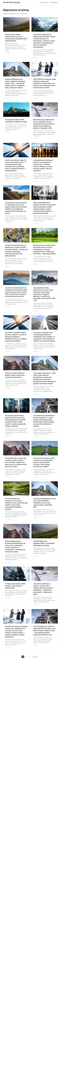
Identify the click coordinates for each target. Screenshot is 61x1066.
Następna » (35, 656)
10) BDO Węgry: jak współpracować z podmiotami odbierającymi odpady (44, 543)
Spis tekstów (44, 2)
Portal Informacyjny (11, 2)
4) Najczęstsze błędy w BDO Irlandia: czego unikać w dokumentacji (15, 586)
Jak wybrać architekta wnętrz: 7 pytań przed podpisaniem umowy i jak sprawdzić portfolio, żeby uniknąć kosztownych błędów (44, 462)
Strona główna (54, 2)
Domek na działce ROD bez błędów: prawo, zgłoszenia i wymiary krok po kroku (15, 375)
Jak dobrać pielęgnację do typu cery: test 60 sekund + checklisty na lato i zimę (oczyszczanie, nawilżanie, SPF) (44, 503)
